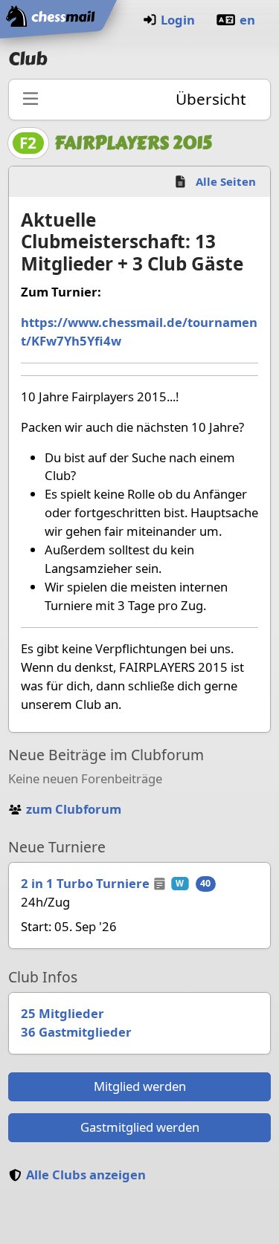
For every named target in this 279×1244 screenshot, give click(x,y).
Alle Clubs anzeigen (86, 1174)
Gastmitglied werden (139, 1127)
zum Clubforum (73, 808)
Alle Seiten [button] (226, 181)
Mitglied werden (140, 1086)
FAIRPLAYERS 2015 (133, 143)
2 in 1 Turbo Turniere (85, 883)
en (247, 19)
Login (178, 19)
